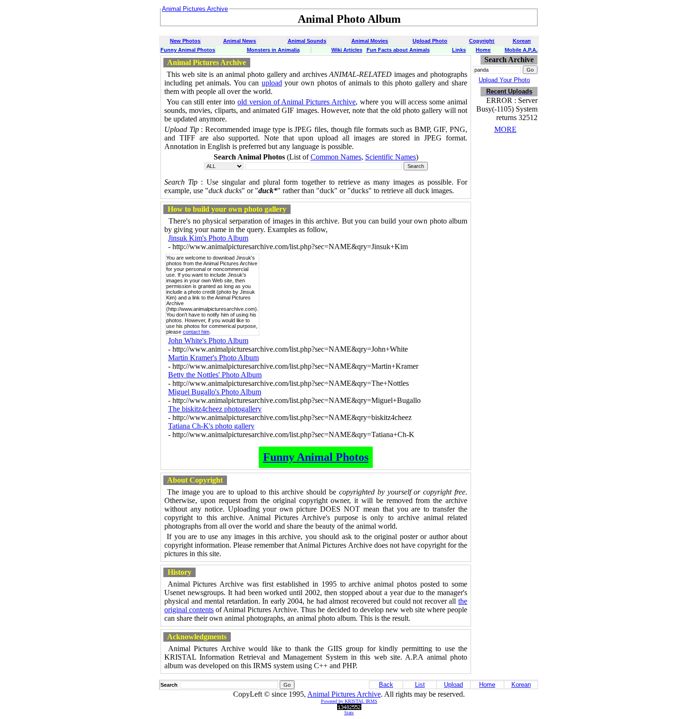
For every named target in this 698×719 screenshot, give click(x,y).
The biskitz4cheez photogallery (215, 409)
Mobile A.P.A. (521, 50)
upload (272, 83)
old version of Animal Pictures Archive (296, 102)
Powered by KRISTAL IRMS (349, 701)
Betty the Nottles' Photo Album (215, 375)
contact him (196, 332)
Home (483, 50)
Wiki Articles (346, 50)
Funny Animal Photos (187, 50)
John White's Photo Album (208, 340)
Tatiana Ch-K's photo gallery (211, 426)
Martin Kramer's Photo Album (213, 358)
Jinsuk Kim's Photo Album (208, 238)
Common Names (336, 157)
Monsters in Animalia (273, 50)
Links (459, 50)
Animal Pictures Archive (344, 694)
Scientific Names (390, 157)
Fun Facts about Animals (398, 50)
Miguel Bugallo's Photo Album (214, 392)
